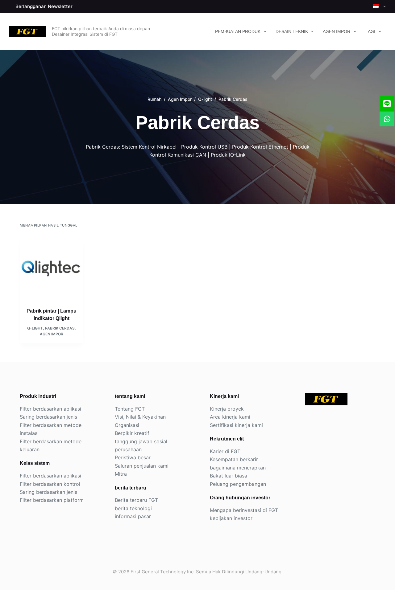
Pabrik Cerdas (60, 328)
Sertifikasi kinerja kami (236, 425)
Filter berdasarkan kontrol (50, 484)
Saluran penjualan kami (141, 466)
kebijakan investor (231, 518)
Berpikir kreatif (132, 433)
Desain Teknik (292, 31)
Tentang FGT (130, 409)
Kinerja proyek (227, 409)
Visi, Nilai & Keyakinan (140, 417)
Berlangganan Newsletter (44, 6)
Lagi (370, 31)
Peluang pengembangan (238, 484)
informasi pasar (133, 516)
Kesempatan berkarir (234, 459)
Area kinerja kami (230, 417)
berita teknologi (133, 508)
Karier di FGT (225, 451)
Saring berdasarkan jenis (48, 417)
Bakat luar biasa (228, 476)
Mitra (121, 474)
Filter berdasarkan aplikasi (50, 409)
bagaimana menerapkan (238, 468)
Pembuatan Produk (237, 31)
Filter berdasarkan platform (52, 500)
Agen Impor (336, 31)
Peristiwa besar (133, 457)
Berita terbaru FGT (136, 500)
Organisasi (127, 425)
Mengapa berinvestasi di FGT (244, 510)
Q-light (35, 328)
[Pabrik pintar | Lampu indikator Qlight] (51, 267)
